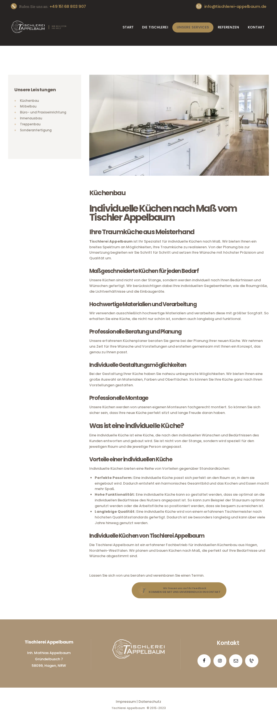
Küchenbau (29, 101)
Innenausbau (31, 118)
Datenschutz (149, 701)
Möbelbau (28, 106)
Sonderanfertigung (36, 130)
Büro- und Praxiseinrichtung (43, 112)
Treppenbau (30, 124)
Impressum (126, 701)
